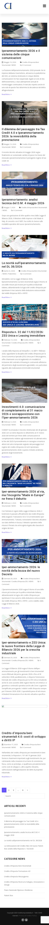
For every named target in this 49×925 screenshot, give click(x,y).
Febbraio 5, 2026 (10, 422)
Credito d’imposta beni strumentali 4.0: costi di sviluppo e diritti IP (24, 736)
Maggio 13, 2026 (10, 144)
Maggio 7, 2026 (9, 207)
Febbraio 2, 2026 (10, 503)
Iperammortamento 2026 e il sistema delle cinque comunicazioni (21, 54)
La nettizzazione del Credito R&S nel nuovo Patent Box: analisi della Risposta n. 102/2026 (23, 847)
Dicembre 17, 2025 (11, 744)
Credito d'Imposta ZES (20, 343)
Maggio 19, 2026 (10, 62)
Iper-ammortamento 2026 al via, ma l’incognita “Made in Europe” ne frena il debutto (23, 495)
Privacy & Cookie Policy (28, 916)
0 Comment (26, 65)
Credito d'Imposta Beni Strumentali (34, 207)
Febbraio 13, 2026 (10, 340)
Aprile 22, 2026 (9, 271)
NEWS (14, 65)
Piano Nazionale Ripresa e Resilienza (18, 890)
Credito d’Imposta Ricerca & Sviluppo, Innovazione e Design (24, 883)
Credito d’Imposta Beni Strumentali (17, 866)
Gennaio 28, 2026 (10, 578)
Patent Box (12, 274)
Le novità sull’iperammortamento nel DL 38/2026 (23, 840)
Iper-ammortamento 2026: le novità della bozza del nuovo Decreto (21, 570)
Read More (6, 94)
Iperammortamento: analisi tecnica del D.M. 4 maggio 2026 (21, 833)
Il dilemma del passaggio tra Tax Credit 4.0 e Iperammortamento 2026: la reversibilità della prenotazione (21, 824)
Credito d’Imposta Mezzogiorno (16, 876)
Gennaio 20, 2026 (10, 657)
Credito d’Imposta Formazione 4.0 (17, 871)
